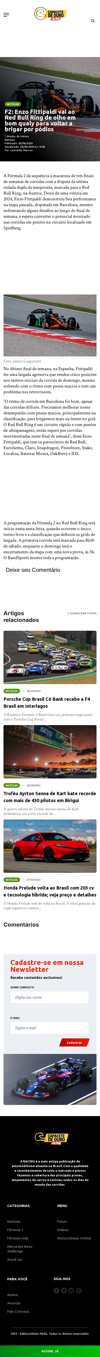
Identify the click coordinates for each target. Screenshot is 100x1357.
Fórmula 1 (15, 1230)
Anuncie (13, 1303)
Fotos (62, 1221)
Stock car (14, 1259)
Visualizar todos (83, 613)
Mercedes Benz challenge (20, 1249)
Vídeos (63, 1230)
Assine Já (50, 1351)
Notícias (13, 104)
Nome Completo (22, 987)
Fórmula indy (17, 1238)
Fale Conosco (18, 1311)
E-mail (15, 1018)
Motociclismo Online (74, 1238)
